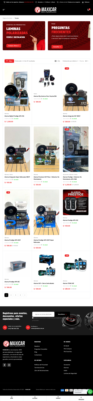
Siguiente (25, 295)
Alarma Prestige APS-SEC (12, 282)
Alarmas (7, 113)
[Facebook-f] (4, 365)
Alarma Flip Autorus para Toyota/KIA (45, 96)
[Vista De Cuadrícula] (55, 61)
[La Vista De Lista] (59, 61)
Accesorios (66, 174)
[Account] (35, 397)
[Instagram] (9, 365)
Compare (17, 107)
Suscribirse (61, 314)
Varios (35, 93)
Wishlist (58, 398)
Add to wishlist (14, 107)
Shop (11, 398)
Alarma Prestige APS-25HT (13, 240)
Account (34, 398)
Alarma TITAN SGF (68, 283)
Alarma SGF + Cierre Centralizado (44, 283)
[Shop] (11, 397)
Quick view (21, 107)
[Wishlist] (58, 397)
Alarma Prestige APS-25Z (70, 220)
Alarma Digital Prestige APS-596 (14, 116)
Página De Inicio (7, 18)
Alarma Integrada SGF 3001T (71, 116)
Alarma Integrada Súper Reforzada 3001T (17, 177)
